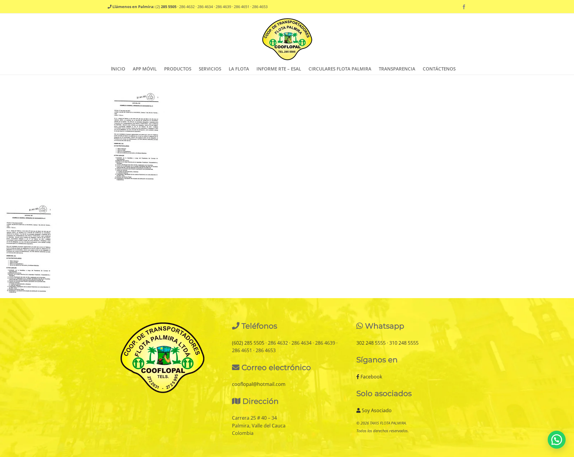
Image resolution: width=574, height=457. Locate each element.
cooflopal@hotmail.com (259, 384)
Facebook (370, 376)
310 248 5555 (404, 343)
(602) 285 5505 (248, 343)
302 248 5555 (371, 343)
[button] (557, 440)
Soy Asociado (376, 410)
